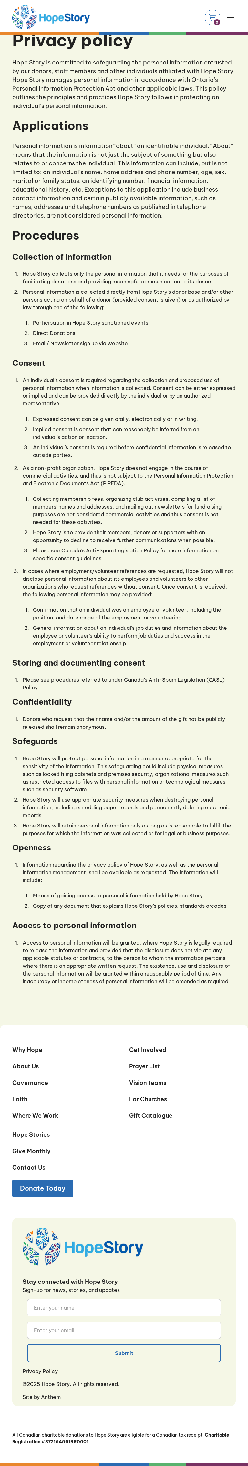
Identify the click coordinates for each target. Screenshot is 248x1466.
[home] (51, 17)
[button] (229, 17)
